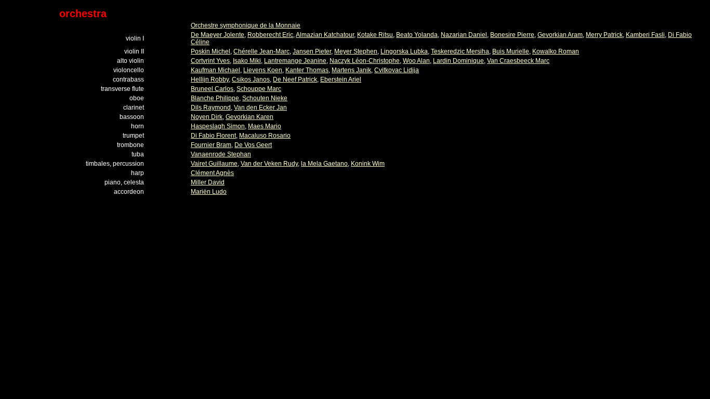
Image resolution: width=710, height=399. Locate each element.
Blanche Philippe (215, 98)
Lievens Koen (262, 70)
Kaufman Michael (215, 70)
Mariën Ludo (209, 191)
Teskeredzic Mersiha (460, 51)
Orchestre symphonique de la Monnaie (245, 25)
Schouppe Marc (258, 88)
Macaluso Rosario (265, 135)
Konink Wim (368, 163)
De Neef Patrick (295, 79)
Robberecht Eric (270, 34)
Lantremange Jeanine (295, 60)
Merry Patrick (604, 34)
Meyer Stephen (355, 51)
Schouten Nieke (264, 98)
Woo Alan (416, 60)
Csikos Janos (251, 79)
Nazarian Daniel (464, 34)
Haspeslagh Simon (218, 126)
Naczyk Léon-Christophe (365, 60)
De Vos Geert (253, 145)
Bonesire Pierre (512, 34)
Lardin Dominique (458, 60)
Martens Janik (351, 70)
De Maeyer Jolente (217, 34)
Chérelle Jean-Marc (261, 51)
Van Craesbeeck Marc (518, 60)
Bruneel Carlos (212, 88)
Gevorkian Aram (560, 34)
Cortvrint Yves (210, 60)
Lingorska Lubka (404, 51)
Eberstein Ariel (340, 79)
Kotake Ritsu (375, 34)
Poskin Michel (210, 51)
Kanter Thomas (306, 70)
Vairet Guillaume (214, 163)
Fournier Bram (211, 145)
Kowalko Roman (555, 51)
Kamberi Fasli (645, 34)
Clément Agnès (212, 173)
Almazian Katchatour (325, 34)
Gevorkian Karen (249, 117)
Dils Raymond (211, 107)
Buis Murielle (510, 51)
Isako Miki (247, 60)
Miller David (208, 182)
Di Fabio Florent (213, 135)
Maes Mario (264, 126)
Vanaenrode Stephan (221, 154)
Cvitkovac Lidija (396, 70)
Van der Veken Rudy (269, 163)
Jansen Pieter (312, 51)
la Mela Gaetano (324, 163)
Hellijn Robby (210, 79)
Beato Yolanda (417, 34)
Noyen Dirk (206, 117)
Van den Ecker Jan (260, 107)
